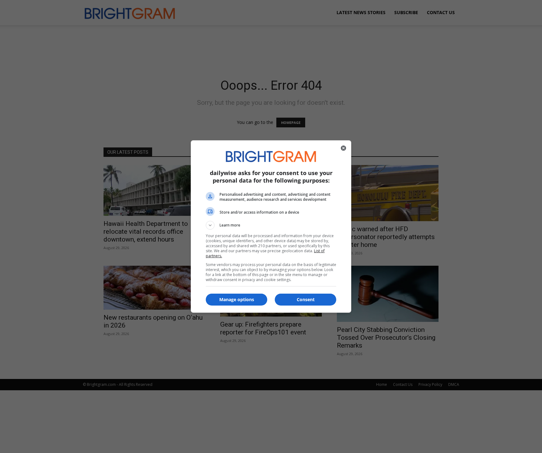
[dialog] (271, 226)
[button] (271, 225)
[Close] (343, 148)
